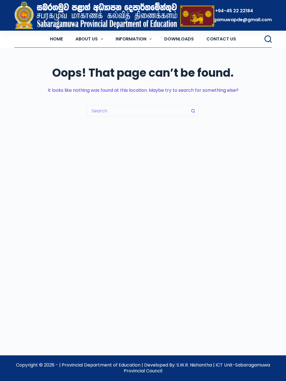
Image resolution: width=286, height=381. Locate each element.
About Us (86, 39)
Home (56, 39)
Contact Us (221, 39)
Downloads (179, 39)
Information (131, 39)
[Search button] (193, 110)
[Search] (268, 39)
